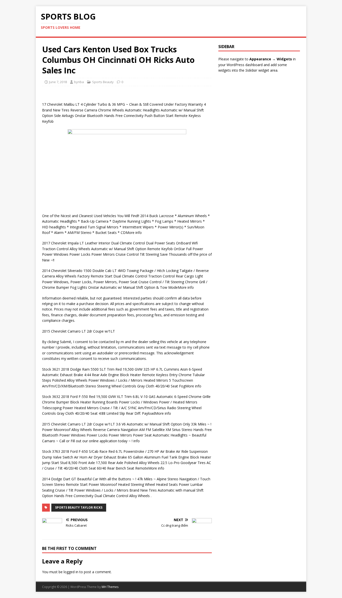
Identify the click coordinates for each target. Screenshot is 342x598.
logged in (71, 571)
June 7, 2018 (58, 82)
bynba (79, 82)
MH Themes (110, 587)
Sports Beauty (103, 82)
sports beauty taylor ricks (78, 507)
